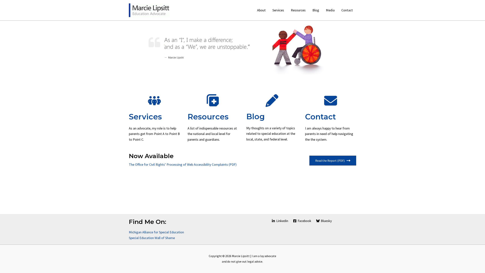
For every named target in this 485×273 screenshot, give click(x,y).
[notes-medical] (213, 100)
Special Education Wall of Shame (152, 238)
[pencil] (272, 100)
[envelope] (330, 100)
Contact (320, 116)
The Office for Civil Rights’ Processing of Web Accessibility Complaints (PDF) (183, 164)
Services (145, 116)
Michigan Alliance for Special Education (156, 232)
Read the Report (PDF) (330, 160)
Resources (208, 116)
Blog (255, 116)
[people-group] (154, 100)
